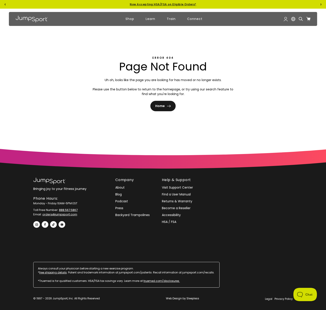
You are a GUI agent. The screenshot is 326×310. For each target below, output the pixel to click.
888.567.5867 (68, 210)
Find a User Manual (176, 194)
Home (160, 106)
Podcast (121, 201)
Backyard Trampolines (132, 215)
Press (119, 208)
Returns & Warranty (177, 201)
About (120, 187)
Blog (118, 194)
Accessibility (171, 215)
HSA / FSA (169, 222)
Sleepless (193, 298)
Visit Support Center (177, 187)
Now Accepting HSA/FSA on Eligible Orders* (163, 4)
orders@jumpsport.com (59, 214)
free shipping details (53, 272)
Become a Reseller (176, 208)
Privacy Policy (284, 299)
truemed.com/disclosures (161, 281)
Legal (268, 299)
